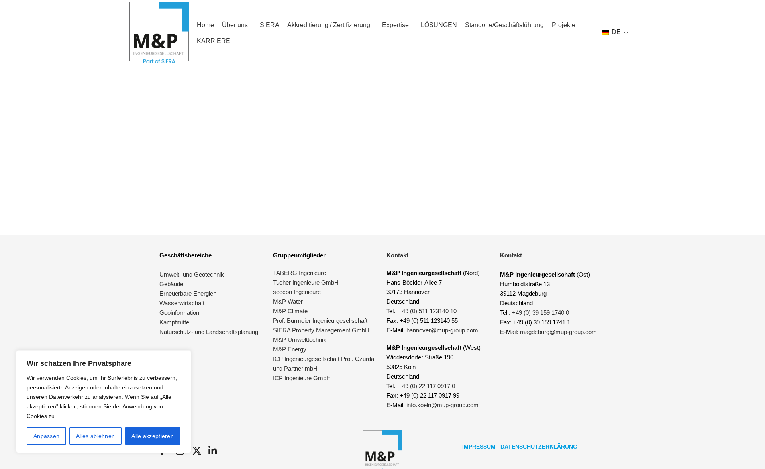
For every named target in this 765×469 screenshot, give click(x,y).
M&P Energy (290, 349)
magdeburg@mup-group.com (558, 331)
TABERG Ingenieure (299, 272)
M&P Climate (290, 311)
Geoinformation (179, 312)
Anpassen (46, 436)
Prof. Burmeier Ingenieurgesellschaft (320, 320)
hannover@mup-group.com (442, 330)
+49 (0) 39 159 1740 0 (540, 312)
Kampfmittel (174, 322)
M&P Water (288, 301)
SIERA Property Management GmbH (321, 330)
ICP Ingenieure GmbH (302, 378)
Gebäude (171, 284)
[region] (103, 401)
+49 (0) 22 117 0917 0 (426, 386)
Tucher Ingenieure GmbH (306, 282)
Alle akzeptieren (152, 436)
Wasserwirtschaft (181, 303)
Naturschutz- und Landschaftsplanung (208, 331)
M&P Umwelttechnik (300, 339)
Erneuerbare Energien (187, 293)
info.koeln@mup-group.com (442, 405)
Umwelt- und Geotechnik (191, 274)
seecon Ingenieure (297, 291)
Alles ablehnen (95, 436)
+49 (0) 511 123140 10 (427, 311)
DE (615, 32)
